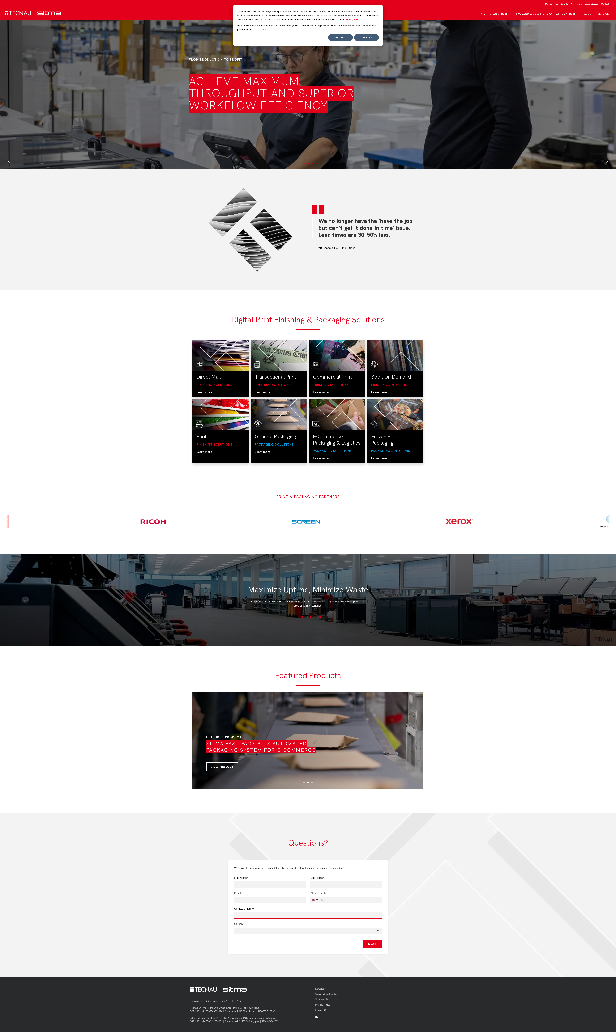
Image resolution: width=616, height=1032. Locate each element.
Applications (566, 14)
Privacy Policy (352, 19)
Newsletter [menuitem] (320, 988)
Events (564, 4)
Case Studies (591, 4)
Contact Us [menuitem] (321, 1010)
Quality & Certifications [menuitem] (327, 994)
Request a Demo (308, 617)
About (588, 14)
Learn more (204, 392)
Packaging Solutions (532, 14)
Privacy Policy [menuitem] (322, 1004)
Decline (366, 37)
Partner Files (551, 4)
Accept (340, 37)
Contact (605, 4)
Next (372, 943)
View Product (222, 767)
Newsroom (576, 4)
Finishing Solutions (493, 14)
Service (603, 14)
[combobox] (308, 931)
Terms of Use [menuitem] (322, 999)
